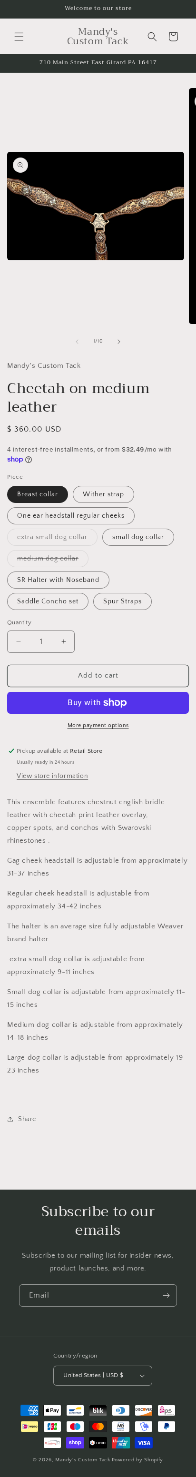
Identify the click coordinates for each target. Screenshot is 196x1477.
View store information (52, 776)
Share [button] (27, 1119)
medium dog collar (52, 560)
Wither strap (103, 494)
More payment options (98, 725)
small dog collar (138, 537)
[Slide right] (118, 341)
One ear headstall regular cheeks (71, 516)
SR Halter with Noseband (58, 580)
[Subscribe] (166, 1295)
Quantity (19, 622)
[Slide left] (77, 341)
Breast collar (37, 494)
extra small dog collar (57, 539)
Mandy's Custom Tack (82, 1460)
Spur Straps (122, 601)
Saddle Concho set (47, 601)
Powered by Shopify (138, 1460)
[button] (19, 36)
